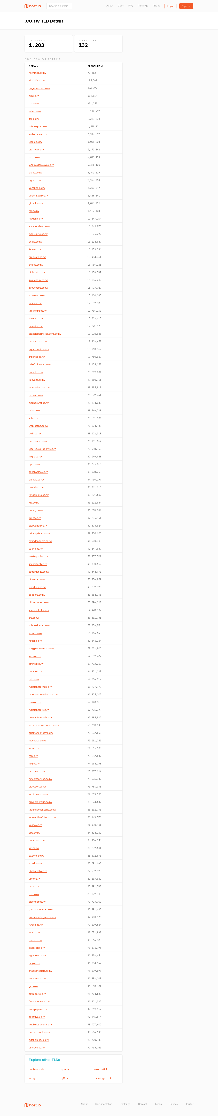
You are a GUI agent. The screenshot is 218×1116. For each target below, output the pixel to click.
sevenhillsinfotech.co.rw (42, 817)
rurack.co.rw (36, 924)
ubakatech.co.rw (38, 871)
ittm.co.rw (34, 118)
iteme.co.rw (35, 249)
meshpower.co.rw (39, 402)
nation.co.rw (35, 640)
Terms (158, 1104)
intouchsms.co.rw (38, 287)
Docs (121, 5)
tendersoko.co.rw (39, 494)
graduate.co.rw (37, 257)
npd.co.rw (34, 464)
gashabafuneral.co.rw (41, 909)
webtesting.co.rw (38, 425)
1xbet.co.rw (35, 517)
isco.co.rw (34, 157)
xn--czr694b (101, 1069)
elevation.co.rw (37, 786)
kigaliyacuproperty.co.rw (42, 448)
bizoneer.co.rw (37, 901)
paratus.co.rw (36, 479)
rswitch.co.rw (36, 218)
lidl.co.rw (33, 418)
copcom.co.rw (37, 840)
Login (170, 6)
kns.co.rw (34, 748)
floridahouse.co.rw (39, 1001)
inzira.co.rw (35, 656)
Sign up (186, 6)
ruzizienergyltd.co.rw (40, 686)
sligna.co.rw (35, 172)
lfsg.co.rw (34, 763)
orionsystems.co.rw (39, 533)
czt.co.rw (34, 679)
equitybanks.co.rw (39, 349)
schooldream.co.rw (39, 625)
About (109, 5)
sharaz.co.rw (36, 264)
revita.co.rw (35, 940)
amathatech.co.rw (38, 195)
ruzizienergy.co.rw (39, 709)
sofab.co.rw (35, 633)
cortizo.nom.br (37, 1069)
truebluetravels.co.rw (40, 1024)
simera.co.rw (36, 318)
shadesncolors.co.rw (40, 970)
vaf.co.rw (34, 848)
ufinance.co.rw (37, 579)
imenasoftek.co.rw (39, 610)
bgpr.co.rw (35, 180)
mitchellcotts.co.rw (39, 1039)
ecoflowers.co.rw (38, 794)
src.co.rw (34, 617)
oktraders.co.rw (37, 993)
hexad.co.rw (36, 326)
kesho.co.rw (35, 824)
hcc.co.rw (34, 886)
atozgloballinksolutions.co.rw (45, 333)
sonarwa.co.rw (37, 295)
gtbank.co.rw (36, 203)
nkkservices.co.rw (39, 602)
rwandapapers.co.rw (40, 540)
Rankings (143, 5)
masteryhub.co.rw (39, 556)
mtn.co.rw (34, 95)
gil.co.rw (33, 986)
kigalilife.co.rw (37, 80)
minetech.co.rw (37, 978)
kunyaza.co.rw (37, 379)
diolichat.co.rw (37, 272)
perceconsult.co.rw (39, 1032)
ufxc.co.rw (34, 878)
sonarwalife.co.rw (38, 471)
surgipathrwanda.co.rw (41, 648)
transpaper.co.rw (38, 1009)
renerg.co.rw (36, 510)
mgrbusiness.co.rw (39, 387)
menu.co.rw (35, 303)
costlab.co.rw (36, 487)
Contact (142, 1104)
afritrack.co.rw (37, 1047)
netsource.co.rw (38, 441)
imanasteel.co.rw (38, 564)
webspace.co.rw (38, 134)
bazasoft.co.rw (37, 947)
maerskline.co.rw (38, 233)
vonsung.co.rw (37, 187)
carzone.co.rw (37, 771)
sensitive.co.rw (37, 1016)
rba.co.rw (34, 103)
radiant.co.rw (36, 395)
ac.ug (32, 1078)
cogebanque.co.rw (39, 88)
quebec (65, 1069)
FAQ (130, 5)
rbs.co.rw (34, 894)
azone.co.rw (36, 548)
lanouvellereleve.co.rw (41, 164)
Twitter (189, 1104)
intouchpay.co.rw (38, 280)
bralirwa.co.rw (36, 149)
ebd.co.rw (34, 832)
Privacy (174, 1104)
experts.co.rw (36, 855)
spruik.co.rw (35, 863)
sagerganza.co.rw (39, 571)
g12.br (64, 1078)
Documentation (103, 1104)
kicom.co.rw (35, 141)
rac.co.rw (34, 210)
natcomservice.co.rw (40, 778)
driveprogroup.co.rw (40, 801)
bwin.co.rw (35, 433)
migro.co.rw (35, 456)
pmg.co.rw (34, 963)
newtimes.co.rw (37, 72)
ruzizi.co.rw (35, 702)
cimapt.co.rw (36, 372)
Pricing (156, 5)
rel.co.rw (33, 755)
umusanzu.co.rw (38, 341)
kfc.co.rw (34, 502)
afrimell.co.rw (36, 663)
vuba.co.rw (35, 410)
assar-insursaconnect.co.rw (44, 725)
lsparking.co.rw (37, 587)
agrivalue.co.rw (37, 955)
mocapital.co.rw (37, 740)
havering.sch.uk (103, 1078)
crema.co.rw (35, 671)
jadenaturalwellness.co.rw (43, 694)
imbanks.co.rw (37, 356)
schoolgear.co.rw (38, 126)
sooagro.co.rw (37, 594)
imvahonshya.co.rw (39, 226)
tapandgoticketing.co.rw (42, 809)
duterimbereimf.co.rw (40, 717)
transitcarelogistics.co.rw (42, 917)
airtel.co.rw (35, 111)
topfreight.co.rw (37, 310)
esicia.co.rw (35, 241)
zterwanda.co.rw (38, 525)
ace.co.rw (34, 932)
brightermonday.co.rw (41, 732)
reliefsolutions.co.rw (40, 364)
